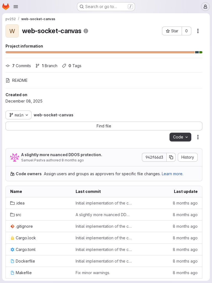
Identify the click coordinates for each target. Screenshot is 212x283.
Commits (21, 65)
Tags (74, 65)
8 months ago (73, 160)
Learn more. (172, 173)
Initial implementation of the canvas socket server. (104, 203)
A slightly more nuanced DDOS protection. (61, 154)
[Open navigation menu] (15, 6)
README (20, 80)
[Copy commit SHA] (171, 157)
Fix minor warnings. (93, 272)
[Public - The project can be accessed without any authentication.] (86, 31)
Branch (49, 65)
